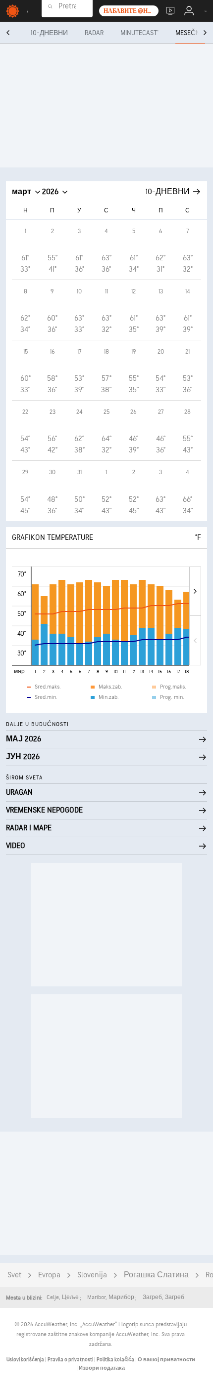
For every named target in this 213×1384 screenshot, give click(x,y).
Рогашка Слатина (156, 1275)
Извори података (102, 1368)
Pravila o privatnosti (71, 1359)
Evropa (49, 1275)
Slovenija (92, 1275)
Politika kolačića (116, 1359)
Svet (14, 1275)
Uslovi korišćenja (25, 1359)
